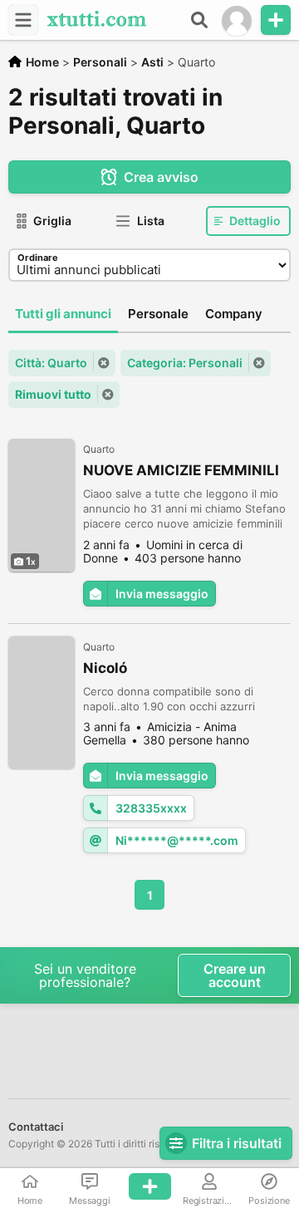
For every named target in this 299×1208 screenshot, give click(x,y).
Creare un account (234, 975)
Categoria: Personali (185, 363)
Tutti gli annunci (63, 314)
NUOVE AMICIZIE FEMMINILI (181, 470)
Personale (158, 314)
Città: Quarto (51, 363)
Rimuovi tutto (53, 394)
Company (233, 314)
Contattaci (35, 1126)
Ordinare (37, 257)
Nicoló (105, 668)
